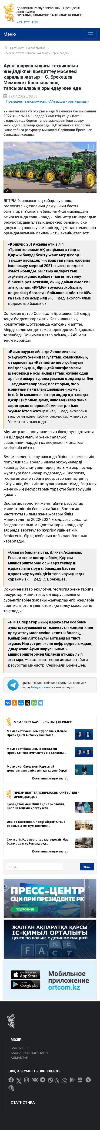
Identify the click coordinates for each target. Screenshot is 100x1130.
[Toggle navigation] (90, 34)
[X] (27, 703)
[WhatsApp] (34, 703)
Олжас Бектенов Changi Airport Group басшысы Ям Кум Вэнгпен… (36, 824)
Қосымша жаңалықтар (50, 778)
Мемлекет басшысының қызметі (43, 722)
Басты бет (19, 1048)
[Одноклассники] (14, 703)
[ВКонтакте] (8, 703)
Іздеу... (87, 866)
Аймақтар (19, 1058)
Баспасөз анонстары (29, 1053)
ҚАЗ (19, 22)
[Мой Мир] (21, 703)
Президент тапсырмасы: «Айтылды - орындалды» (47, 101)
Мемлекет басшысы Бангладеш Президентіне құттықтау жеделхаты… (36, 751)
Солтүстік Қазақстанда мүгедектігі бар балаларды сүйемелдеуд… (38, 841)
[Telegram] (40, 703)
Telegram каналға (43, 687)
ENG (35, 22)
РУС (27, 22)
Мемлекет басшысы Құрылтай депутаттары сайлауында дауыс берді (37, 768)
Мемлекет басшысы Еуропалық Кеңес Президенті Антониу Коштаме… (37, 733)
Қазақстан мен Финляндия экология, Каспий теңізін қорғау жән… (36, 806)
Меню (9, 34)
